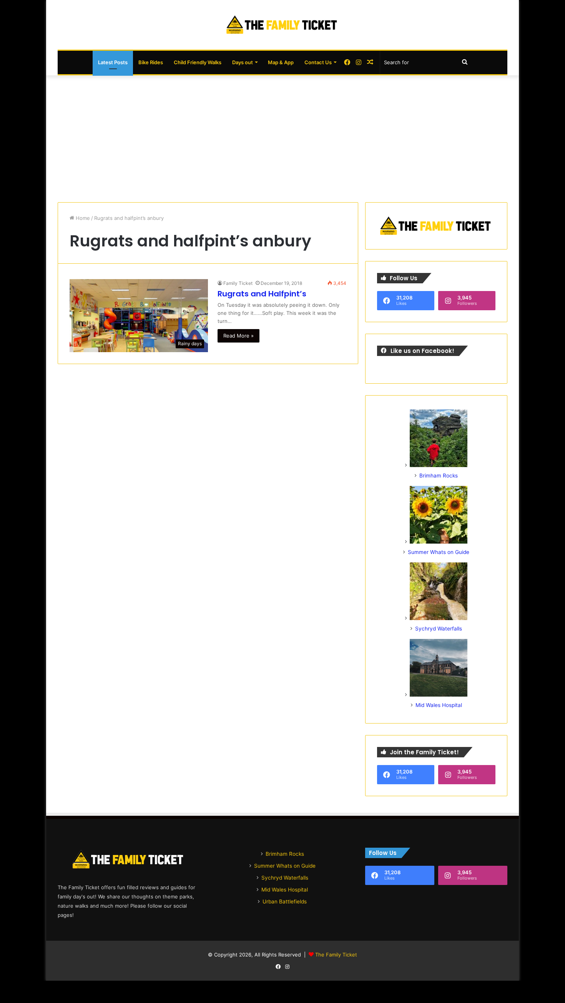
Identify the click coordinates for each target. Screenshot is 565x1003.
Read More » (238, 336)
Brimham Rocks (438, 475)
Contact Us (318, 62)
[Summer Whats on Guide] (438, 542)
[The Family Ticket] (282, 24)
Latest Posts (113, 62)
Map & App (281, 62)
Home (82, 218)
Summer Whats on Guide (438, 552)
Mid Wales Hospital (438, 705)
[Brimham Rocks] (438, 465)
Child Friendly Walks (197, 62)
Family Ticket (238, 283)
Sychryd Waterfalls (438, 628)
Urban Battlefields (285, 901)
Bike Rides (150, 62)
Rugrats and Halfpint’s (262, 293)
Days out (242, 62)
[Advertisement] (282, 137)
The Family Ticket (336, 954)
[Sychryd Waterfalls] (438, 618)
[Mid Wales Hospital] (438, 695)
